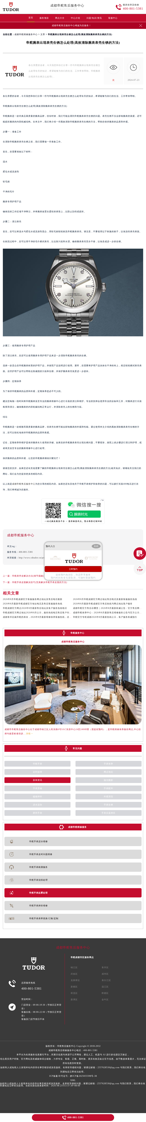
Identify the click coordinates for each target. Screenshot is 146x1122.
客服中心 (113, 18)
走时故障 (37, 772)
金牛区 (105, 999)
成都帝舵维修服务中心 (26, 34)
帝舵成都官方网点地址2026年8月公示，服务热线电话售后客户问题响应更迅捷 (43, 612)
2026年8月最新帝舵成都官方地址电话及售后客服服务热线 (32, 603)
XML (73, 1080)
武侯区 (74, 974)
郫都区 (105, 993)
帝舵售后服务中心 (66, 1046)
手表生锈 (108, 804)
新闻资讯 (37, 780)
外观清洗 (108, 796)
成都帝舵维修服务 (77, 827)
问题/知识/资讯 (94, 18)
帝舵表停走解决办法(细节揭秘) (28, 576)
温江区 (105, 986)
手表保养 (108, 763)
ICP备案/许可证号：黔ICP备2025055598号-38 (73, 1076)
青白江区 (106, 980)
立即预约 (73, 569)
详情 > (29, 733)
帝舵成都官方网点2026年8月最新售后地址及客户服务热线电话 (35, 608)
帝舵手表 (37, 763)
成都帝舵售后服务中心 (67, 5)
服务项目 (44, 18)
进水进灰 (37, 804)
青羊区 (105, 967)
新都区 (74, 986)
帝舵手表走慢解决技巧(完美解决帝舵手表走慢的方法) (39, 582)
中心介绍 (75, 18)
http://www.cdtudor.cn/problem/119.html (39, 557)
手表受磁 (37, 788)
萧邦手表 (37, 813)
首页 (30, 17)
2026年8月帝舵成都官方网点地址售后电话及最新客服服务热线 (105, 599)
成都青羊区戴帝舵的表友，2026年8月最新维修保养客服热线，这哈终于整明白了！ (45, 617)
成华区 (105, 974)
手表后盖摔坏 (108, 813)
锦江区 (74, 967)
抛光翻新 (108, 780)
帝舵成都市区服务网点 (82, 957)
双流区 (74, 993)
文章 (42, 34)
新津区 (74, 999)
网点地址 (108, 772)
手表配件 (108, 788)
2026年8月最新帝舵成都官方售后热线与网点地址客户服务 (102, 603)
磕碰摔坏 (37, 796)
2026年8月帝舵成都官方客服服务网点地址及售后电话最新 (32, 599)
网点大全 (59, 18)
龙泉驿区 (75, 980)
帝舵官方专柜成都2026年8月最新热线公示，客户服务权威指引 (105, 617)
